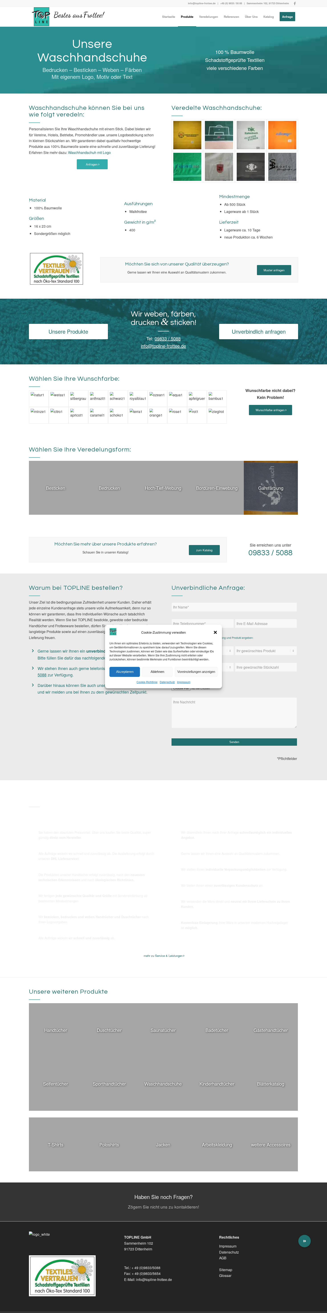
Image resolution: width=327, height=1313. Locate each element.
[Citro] (59, 415)
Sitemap (225, 1269)
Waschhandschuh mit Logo (89, 152)
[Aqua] (177, 398)
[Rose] (177, 415)
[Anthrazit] (98, 398)
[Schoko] (118, 415)
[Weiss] (59, 398)
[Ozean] (158, 398)
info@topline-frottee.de (202, 3)
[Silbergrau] (78, 398)
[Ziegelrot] (217, 415)
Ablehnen (157, 672)
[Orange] (158, 415)
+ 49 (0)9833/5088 (145, 1267)
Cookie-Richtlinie (147, 682)
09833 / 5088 (168, 338)
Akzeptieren (124, 672)
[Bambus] (217, 398)
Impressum (183, 682)
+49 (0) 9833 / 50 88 (231, 3)
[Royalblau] (138, 398)
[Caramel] (98, 415)
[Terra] (138, 415)
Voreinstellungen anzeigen (196, 672)
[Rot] (197, 415)
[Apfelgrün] (197, 398)
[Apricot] (78, 415)
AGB (222, 1257)
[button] (215, 632)
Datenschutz (167, 682)
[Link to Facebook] (294, 3)
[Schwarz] (118, 398)
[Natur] (39, 398)
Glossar (225, 1275)
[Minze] (39, 415)
